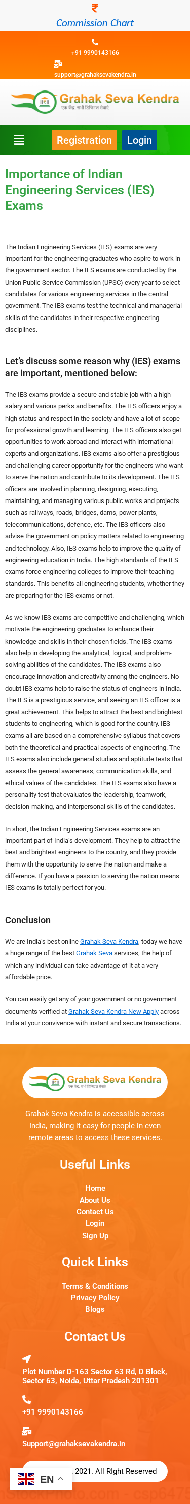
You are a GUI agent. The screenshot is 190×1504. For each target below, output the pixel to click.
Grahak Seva (94, 953)
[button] (18, 139)
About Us (95, 1200)
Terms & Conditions (95, 1286)
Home (95, 1188)
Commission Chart (95, 22)
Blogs (95, 1309)
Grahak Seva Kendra (109, 941)
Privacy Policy (95, 1297)
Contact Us (95, 1211)
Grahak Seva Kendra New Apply (113, 1011)
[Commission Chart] (95, 8)
